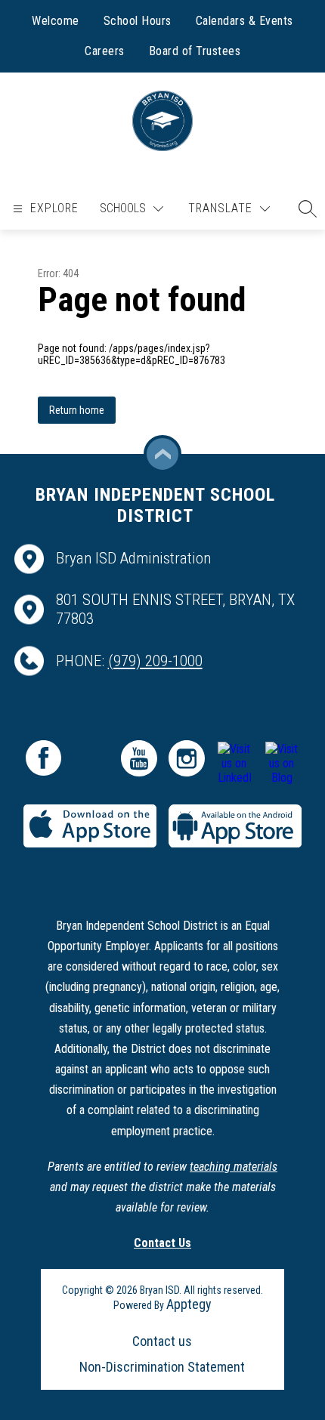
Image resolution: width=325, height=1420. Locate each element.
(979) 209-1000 (155, 661)
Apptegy (189, 1304)
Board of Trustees (195, 51)
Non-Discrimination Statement (162, 1367)
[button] (304, 208)
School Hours (138, 21)
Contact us (162, 1341)
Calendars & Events (244, 21)
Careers (105, 51)
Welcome (55, 21)
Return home (76, 410)
